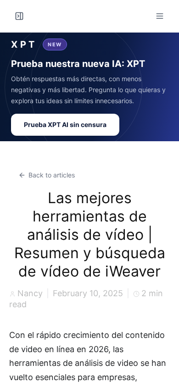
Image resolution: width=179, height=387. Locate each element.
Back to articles (51, 175)
